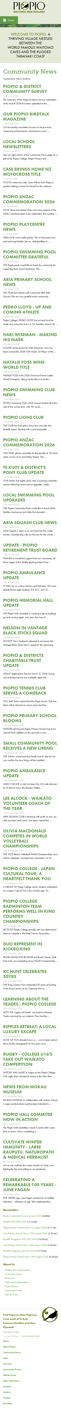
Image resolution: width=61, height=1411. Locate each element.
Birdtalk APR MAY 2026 (14, 1221)
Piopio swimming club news (29, 392)
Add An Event (11, 1294)
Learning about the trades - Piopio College (29, 1001)
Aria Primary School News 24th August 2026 (25, 1245)
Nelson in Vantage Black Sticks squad (25, 630)
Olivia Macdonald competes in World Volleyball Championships (25, 838)
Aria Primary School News (27, 282)
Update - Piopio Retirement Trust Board (30, 547)
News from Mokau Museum (25, 1089)
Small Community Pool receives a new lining (30, 745)
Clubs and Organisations (17, 1282)
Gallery (7, 1392)
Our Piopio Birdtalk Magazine (26, 116)
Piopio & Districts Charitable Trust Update (23, 660)
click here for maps (11, 1331)
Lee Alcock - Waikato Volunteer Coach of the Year (27, 803)
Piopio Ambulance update (24, 575)
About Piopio (9, 1346)
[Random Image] (30, 25)
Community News (13, 1274)
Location (7, 1386)
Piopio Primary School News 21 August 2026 (25, 1227)
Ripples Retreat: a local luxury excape (29, 1029)
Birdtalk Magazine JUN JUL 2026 (19, 1250)
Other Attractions (11, 1380)
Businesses (10, 1278)
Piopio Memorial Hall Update (28, 602)
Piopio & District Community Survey (25, 89)
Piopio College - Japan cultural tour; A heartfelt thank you (29, 873)
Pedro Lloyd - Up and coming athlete (27, 309)
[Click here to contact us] (49, 1321)
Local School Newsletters (19, 144)
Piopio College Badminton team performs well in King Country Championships (29, 911)
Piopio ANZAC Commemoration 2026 (29, 199)
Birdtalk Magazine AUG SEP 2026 (20, 1239)
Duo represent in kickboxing (22, 946)
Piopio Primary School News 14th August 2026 (25, 1256)
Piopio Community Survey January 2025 (22, 1216)
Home (6, 1341)
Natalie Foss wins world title (23, 364)
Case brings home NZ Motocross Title (27, 171)
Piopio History (11, 1286)
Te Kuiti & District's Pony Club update (24, 470)
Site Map (7, 1403)
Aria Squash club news (30, 522)
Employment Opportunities (17, 1270)
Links (5, 1358)
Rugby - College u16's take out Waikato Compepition (27, 1059)
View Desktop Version (30, 1336)
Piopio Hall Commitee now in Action (27, 1117)
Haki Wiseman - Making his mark (30, 337)
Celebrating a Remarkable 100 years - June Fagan (29, 1184)
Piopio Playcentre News (24, 227)
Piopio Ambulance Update (24, 773)
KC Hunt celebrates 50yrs (25, 974)
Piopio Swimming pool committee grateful (29, 254)
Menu (11, 20)
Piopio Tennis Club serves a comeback (25, 690)
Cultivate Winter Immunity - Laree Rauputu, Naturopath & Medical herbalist (28, 1149)
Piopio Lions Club (23, 417)
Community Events (13, 1290)
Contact (6, 1397)
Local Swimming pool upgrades (28, 497)
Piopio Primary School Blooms (30, 718)
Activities (7, 1363)
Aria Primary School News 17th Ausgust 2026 (25, 1233)
